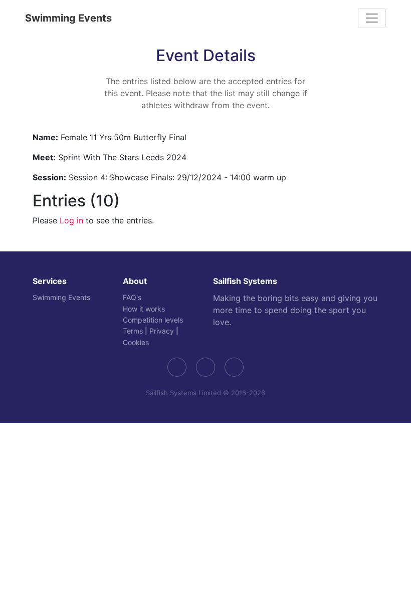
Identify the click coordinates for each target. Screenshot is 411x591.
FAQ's (132, 297)
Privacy (161, 331)
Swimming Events (68, 18)
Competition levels (153, 320)
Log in (71, 220)
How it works (144, 309)
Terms (133, 331)
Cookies (136, 342)
